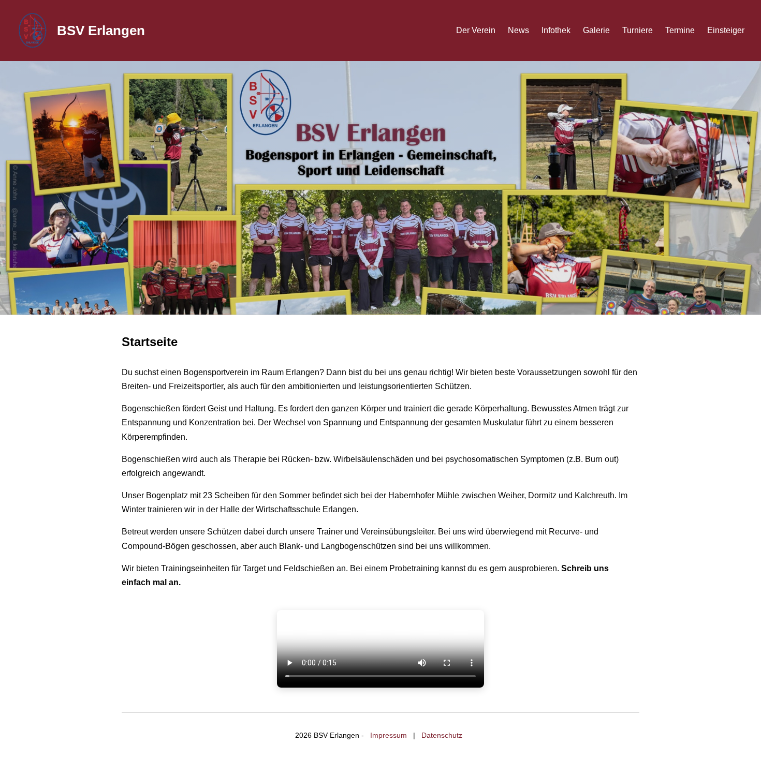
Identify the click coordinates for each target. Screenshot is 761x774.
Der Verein (475, 30)
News (518, 30)
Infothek (556, 30)
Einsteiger (725, 30)
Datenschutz (441, 735)
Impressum (388, 735)
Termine (680, 30)
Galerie (596, 30)
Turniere (637, 30)
